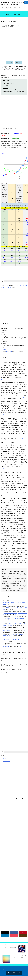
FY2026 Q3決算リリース (8, 618)
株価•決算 (12, 26)
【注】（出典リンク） (11, 89)
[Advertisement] (14, 45)
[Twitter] (5, 932)
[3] (3, 414)
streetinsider (9, 351)
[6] (3, 494)
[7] (19, 515)
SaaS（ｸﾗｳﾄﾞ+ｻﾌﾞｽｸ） (20, 25)
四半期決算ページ (6, 761)
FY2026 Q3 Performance (13, 644)
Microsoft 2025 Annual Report (9, 607)
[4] (3, 434)
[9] (1, 563)
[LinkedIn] (5, 935)
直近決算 (5, 85)
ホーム (3, 14)
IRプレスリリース (6, 349)
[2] (23, 397)
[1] (1, 379)
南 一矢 (25, 798)
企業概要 (5, 88)
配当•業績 (18, 62)
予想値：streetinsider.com (8, 758)
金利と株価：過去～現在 (8, 83)
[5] (3, 468)
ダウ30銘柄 (3, 26)
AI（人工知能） (17, 14)
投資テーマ (9, 14)
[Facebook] (14, 932)
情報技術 (7, 26)
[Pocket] (14, 935)
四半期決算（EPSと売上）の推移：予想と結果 (13, 91)
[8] (14, 545)
